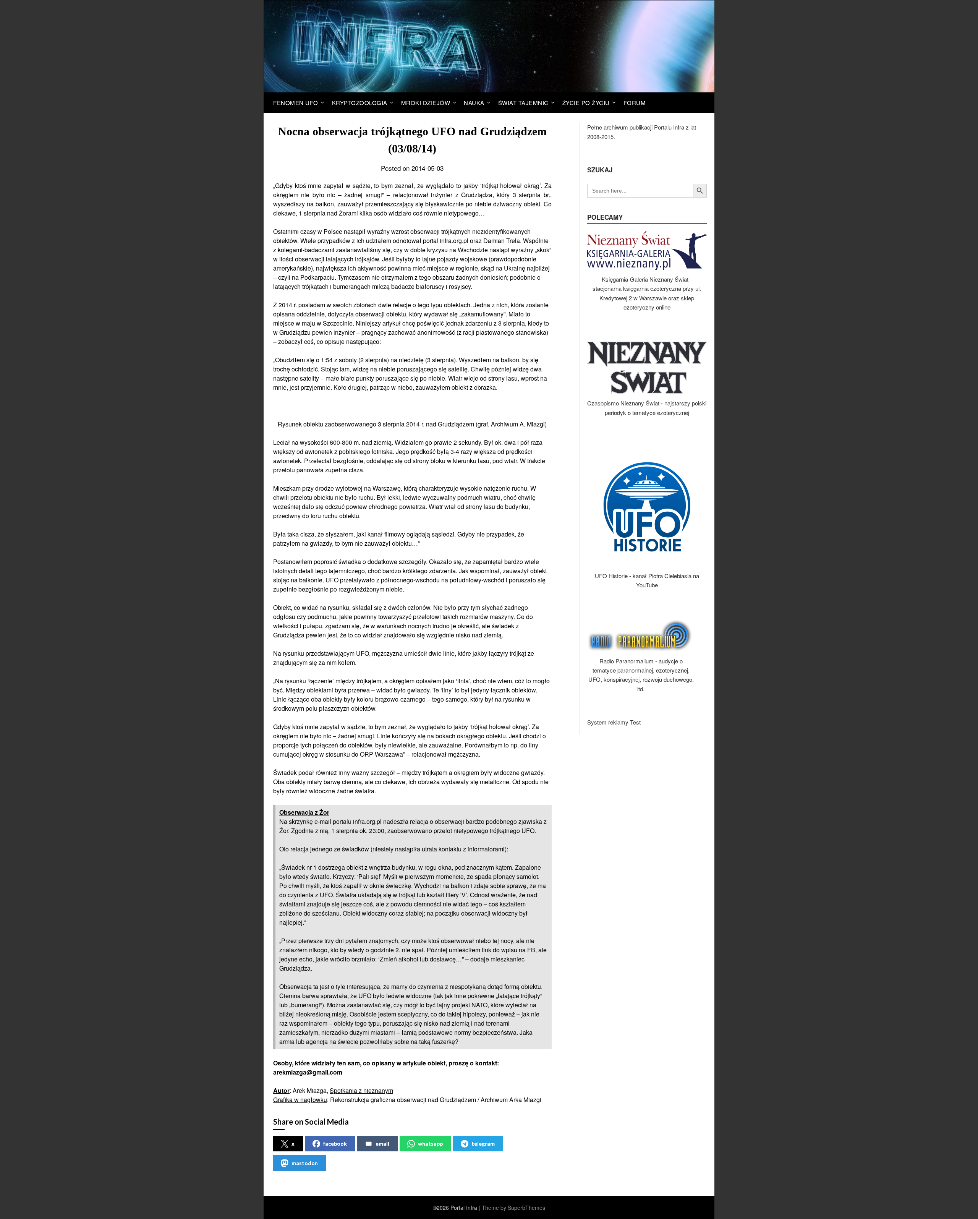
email (382, 1143)
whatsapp (430, 1143)
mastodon (304, 1163)
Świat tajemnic (523, 103)
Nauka (474, 103)
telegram (483, 1143)
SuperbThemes (526, 1207)
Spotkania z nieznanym (361, 1090)
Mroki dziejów (425, 103)
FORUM (634, 103)
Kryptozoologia (359, 103)
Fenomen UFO (295, 103)
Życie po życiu (586, 103)
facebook (335, 1143)
